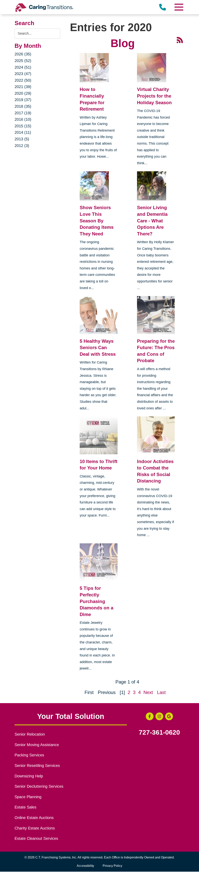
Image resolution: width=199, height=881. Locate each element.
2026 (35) (23, 54)
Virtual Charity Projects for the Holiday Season (154, 96)
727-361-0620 (159, 732)
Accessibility (85, 865)
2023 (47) (23, 74)
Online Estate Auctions (34, 817)
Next (148, 692)
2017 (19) (23, 113)
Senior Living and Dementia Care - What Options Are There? (152, 220)
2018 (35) (23, 106)
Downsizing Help (29, 776)
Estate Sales (25, 807)
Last (161, 692)
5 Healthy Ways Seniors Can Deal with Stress (98, 347)
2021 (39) (23, 87)
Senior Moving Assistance (37, 745)
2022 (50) (23, 80)
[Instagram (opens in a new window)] (159, 716)
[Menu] (178, 7)
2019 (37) (23, 100)
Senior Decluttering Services (39, 786)
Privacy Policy (112, 865)
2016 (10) (23, 119)
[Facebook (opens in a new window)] (150, 716)
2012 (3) (22, 145)
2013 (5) (22, 139)
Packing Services (29, 755)
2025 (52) (23, 61)
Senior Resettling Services (37, 765)
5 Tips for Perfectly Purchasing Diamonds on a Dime (96, 601)
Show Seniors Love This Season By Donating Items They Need (96, 220)
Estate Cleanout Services (36, 838)
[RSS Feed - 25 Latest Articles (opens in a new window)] (179, 39)
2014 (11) (23, 132)
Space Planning (28, 797)
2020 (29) (23, 93)
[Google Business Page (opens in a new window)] (169, 716)
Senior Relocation (30, 734)
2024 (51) (23, 67)
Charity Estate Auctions (35, 828)
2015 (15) (23, 126)
